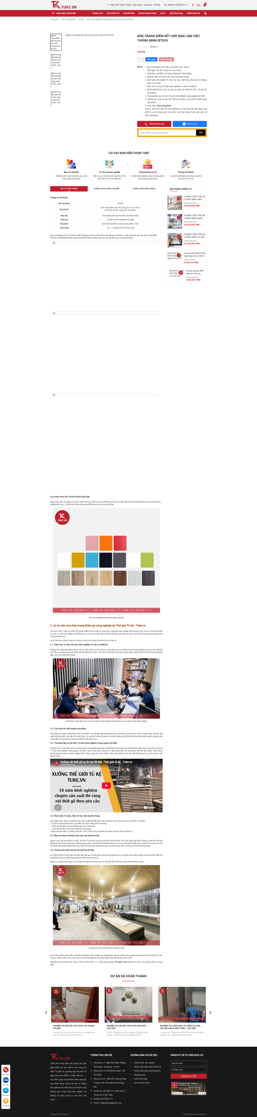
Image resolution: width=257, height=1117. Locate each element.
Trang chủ (97, 13)
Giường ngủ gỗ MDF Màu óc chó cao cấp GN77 (195, 272)
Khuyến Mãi (129, 13)
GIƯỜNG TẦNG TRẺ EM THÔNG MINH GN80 (194, 216)
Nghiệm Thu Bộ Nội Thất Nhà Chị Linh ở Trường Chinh (180, 1027)
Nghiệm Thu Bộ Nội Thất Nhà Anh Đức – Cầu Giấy (73, 1027)
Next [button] (209, 1010)
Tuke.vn (66, 631)
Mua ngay (151, 59)
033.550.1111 (92, 962)
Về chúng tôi (113, 13)
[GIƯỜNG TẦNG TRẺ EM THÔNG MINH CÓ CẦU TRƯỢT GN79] (174, 240)
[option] (55, 42)
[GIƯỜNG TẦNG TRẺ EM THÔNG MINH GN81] (174, 202)
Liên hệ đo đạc (176, 13)
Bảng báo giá (193, 13)
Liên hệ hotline (156, 124)
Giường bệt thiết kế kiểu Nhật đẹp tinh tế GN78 (194, 254)
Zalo (198, 5)
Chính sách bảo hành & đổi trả (147, 1067)
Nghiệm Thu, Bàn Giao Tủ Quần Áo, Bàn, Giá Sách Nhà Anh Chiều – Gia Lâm (127, 1027)
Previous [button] (45, 1010)
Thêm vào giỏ (166, 59)
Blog (162, 13)
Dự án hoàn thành (147, 13)
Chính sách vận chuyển (144, 1063)
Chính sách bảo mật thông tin (147, 1071)
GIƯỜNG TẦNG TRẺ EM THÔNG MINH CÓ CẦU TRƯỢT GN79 (194, 236)
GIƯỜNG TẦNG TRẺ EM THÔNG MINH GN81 (194, 198)
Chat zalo (192, 124)
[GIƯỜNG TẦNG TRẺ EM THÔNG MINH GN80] (174, 221)
